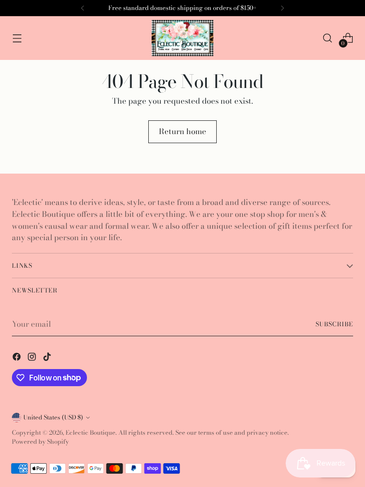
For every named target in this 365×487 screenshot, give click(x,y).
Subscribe (334, 324)
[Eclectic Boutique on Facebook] (17, 358)
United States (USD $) (53, 417)
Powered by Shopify (40, 441)
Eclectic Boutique (90, 432)
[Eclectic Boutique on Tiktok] (48, 358)
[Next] (282, 8)
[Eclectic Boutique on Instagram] (32, 358)
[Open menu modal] (17, 38)
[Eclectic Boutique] (182, 38)
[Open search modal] (327, 38)
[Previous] (82, 8)
